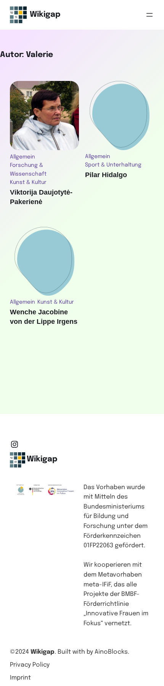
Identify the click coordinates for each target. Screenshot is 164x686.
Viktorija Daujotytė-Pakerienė (41, 197)
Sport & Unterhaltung (113, 165)
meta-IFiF (97, 584)
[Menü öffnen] (149, 14)
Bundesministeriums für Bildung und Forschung (114, 516)
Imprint (20, 678)
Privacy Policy (30, 665)
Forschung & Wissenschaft (28, 169)
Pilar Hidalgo (106, 175)
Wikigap (45, 15)
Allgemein (22, 157)
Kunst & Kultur (28, 182)
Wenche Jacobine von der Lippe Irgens (43, 316)
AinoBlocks (111, 652)
